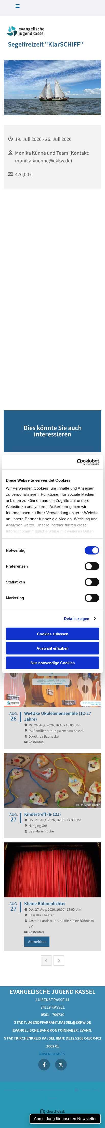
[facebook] (44, 1064)
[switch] (92, 566)
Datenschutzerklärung (49, 1089)
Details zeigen (76, 618)
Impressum (14, 1089)
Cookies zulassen (52, 633)
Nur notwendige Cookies (53, 662)
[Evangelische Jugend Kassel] (26, 31)
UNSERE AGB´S (53, 1053)
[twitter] (61, 1064)
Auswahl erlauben (52, 648)
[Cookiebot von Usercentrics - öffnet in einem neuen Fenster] (77, 462)
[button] (17, 6)
